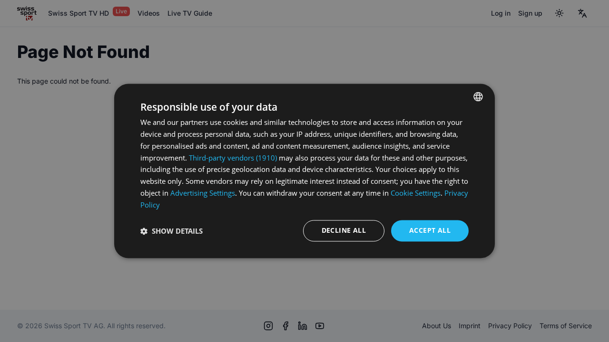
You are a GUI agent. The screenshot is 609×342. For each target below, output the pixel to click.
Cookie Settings (416, 193)
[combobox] (478, 96)
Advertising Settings (202, 193)
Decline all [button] (344, 230)
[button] (171, 231)
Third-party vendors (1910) (233, 157)
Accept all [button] (430, 230)
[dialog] (304, 171)
